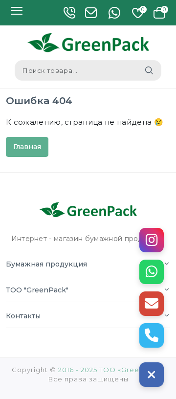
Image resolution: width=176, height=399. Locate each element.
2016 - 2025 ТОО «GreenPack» (111, 370)
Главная (27, 146)
